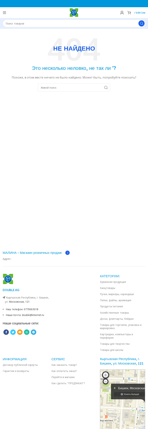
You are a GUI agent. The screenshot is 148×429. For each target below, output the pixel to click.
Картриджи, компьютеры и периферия (116, 336)
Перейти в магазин (63, 377)
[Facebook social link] (6, 332)
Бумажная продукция (113, 282)
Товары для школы (111, 350)
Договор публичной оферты (20, 365)
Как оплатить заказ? (64, 371)
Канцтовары (107, 288)
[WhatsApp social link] (26, 332)
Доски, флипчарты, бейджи (117, 318)
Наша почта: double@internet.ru (25, 315)
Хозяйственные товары (114, 312)
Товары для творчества (115, 343)
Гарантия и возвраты (16, 371)
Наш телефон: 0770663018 (22, 309)
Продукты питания (111, 306)
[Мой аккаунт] (122, 12)
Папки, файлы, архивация (115, 300)
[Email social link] (20, 332)
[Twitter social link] (13, 332)
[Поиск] (141, 23)
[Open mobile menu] (4, 12)
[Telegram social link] (33, 332)
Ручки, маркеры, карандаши (117, 294)
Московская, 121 (19, 301)
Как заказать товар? (64, 365)
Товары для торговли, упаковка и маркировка (121, 326)
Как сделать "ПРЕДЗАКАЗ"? (68, 383)
